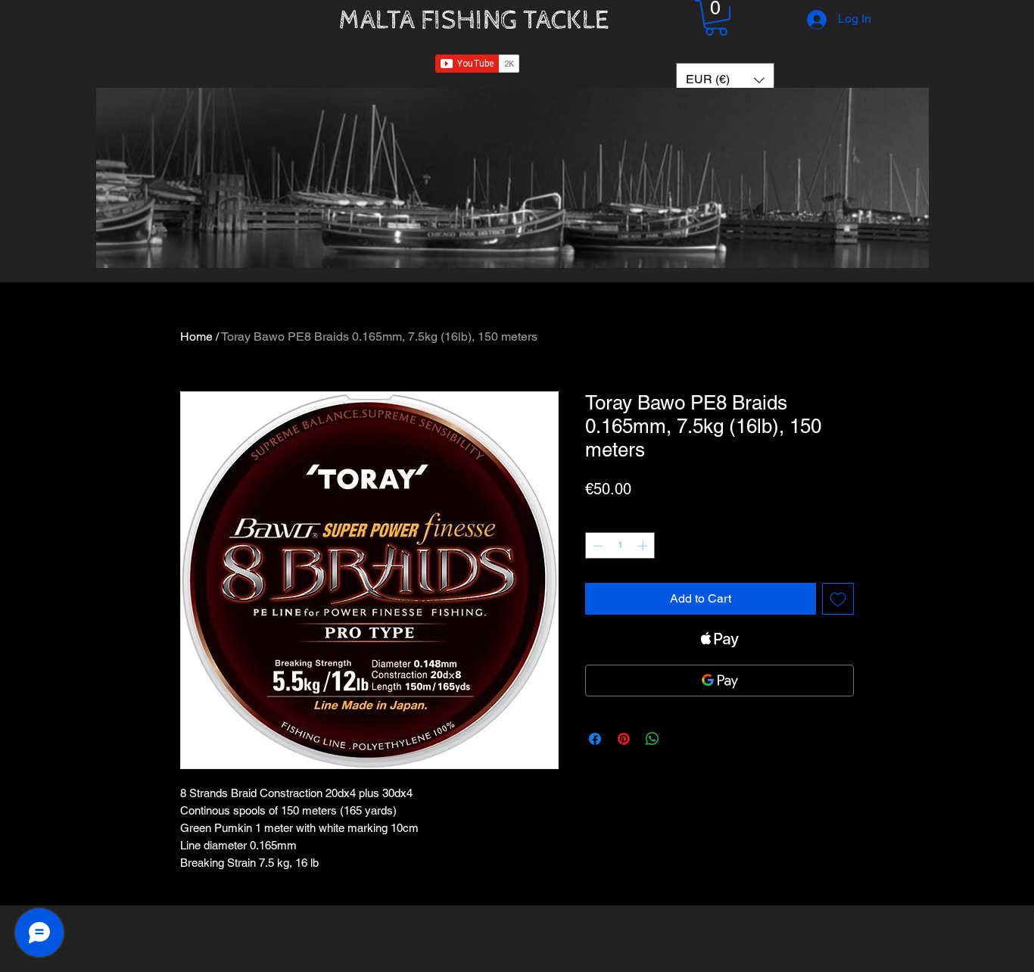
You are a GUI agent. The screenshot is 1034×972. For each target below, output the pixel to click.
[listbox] (725, 80)
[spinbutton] (620, 546)
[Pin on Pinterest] (624, 739)
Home (196, 336)
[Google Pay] (719, 680)
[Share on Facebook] (595, 739)
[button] (716, 18)
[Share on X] (681, 739)
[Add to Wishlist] (838, 599)
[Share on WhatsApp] (652, 739)
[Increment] (644, 546)
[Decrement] (596, 546)
